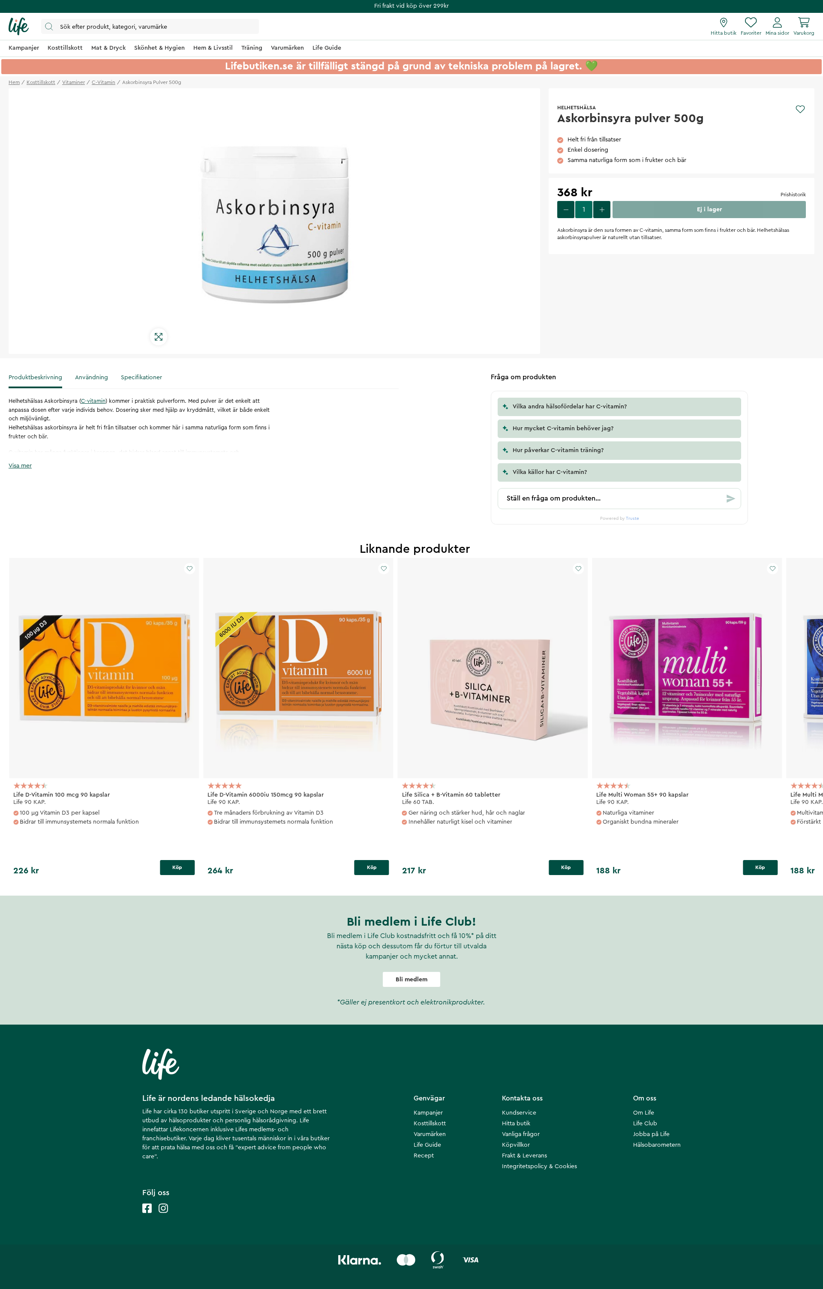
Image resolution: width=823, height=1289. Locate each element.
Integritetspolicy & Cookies (539, 1166)
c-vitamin (103, 82)
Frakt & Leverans (524, 1156)
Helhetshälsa (576, 107)
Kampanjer (428, 1113)
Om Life (643, 1113)
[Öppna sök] (150, 26)
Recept (424, 1156)
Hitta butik (516, 1124)
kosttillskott (41, 82)
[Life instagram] (163, 1217)
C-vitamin (93, 401)
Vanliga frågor (521, 1134)
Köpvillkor (516, 1145)
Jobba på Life (651, 1134)
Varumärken (430, 1134)
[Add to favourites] (800, 109)
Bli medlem (411, 980)
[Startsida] (19, 27)
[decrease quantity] (565, 209)
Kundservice (519, 1113)
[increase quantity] (601, 209)
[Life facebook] (147, 1217)
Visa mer (20, 466)
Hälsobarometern (657, 1145)
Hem (14, 82)
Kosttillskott (430, 1124)
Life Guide (427, 1145)
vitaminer (73, 82)
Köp (177, 867)
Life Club (645, 1124)
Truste (632, 518)
